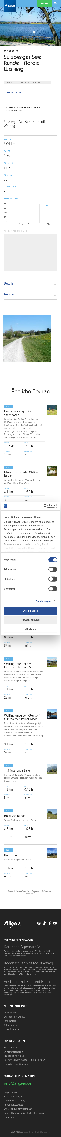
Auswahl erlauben (30, 619)
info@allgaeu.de (17, 1083)
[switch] (52, 569)
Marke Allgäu (10, 1047)
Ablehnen (30, 629)
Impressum (9, 1117)
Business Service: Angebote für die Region (24, 1060)
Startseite (11, 51)
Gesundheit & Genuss (14, 1016)
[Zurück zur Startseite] (30, 6)
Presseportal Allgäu (13, 1096)
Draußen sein (10, 1012)
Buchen (45, 3)
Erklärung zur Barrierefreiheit (18, 1108)
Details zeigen (43, 601)
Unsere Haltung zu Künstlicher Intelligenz (24, 1113)
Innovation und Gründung (16, 1064)
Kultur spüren (10, 1025)
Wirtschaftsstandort (13, 1051)
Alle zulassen (30, 610)
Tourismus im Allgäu (14, 1055)
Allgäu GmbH (10, 1092)
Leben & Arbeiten (12, 1029)
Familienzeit (10, 1020)
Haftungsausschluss (13, 1104)
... (22, 51)
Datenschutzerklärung (14, 1100)
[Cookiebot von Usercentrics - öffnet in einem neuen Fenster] (43, 506)
